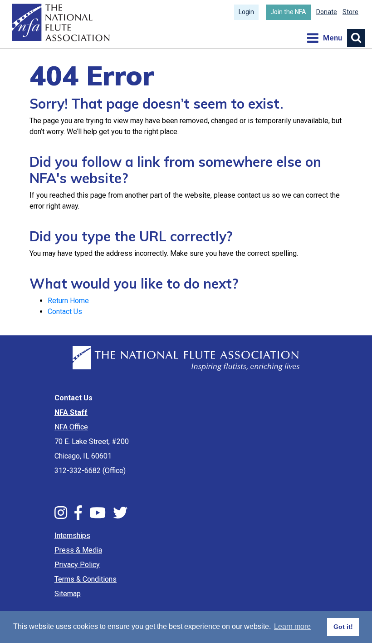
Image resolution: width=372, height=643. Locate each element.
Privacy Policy (77, 564)
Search (356, 38)
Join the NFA (288, 11)
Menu (324, 38)
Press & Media (78, 550)
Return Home (68, 300)
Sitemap (67, 593)
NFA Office (71, 427)
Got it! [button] (343, 626)
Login (246, 11)
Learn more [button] (292, 626)
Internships (72, 535)
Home (60, 22)
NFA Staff (71, 412)
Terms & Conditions (85, 579)
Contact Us (65, 311)
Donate (326, 11)
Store (350, 11)
